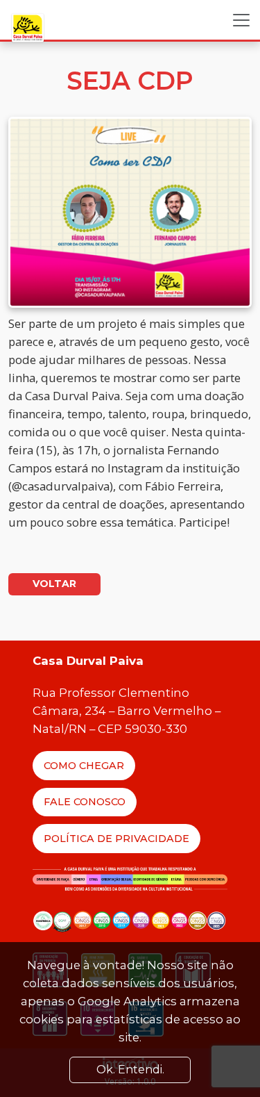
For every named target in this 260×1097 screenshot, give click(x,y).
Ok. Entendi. (130, 1069)
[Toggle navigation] (241, 20)
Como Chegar (84, 765)
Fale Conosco (84, 801)
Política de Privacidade (116, 838)
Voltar (54, 583)
